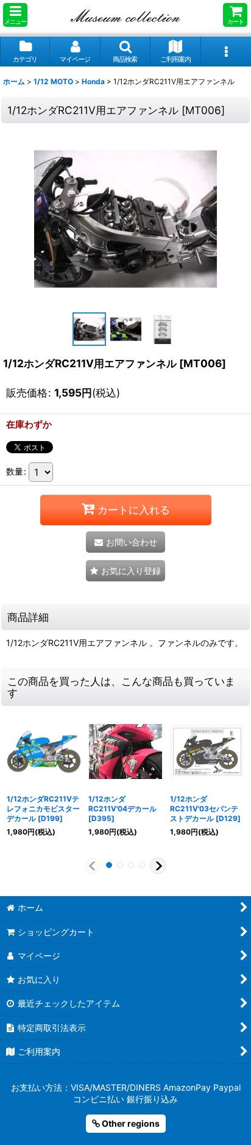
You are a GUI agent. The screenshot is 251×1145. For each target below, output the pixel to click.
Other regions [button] (130, 1123)
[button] (15, 15)
